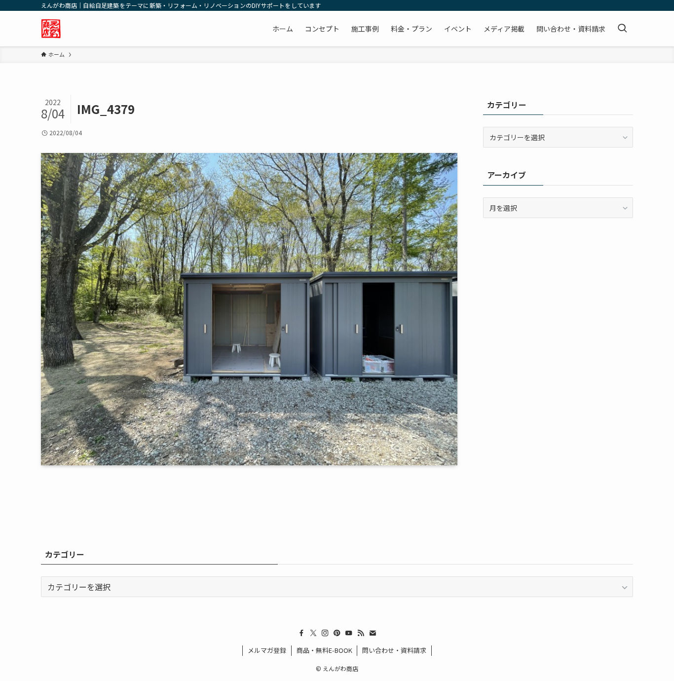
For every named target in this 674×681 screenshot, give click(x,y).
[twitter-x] (313, 633)
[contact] (372, 633)
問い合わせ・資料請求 (394, 650)
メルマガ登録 (267, 650)
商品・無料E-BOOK (324, 650)
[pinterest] (337, 633)
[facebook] (301, 633)
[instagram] (325, 633)
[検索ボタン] (622, 28)
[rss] (360, 633)
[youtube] (348, 633)
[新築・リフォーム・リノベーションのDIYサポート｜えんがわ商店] (51, 28)
